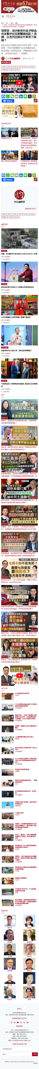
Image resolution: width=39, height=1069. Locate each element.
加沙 (17, 70)
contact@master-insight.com (21, 1040)
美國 (3, 67)
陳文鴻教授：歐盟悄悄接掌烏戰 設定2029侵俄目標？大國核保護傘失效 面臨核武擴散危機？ (26, 901)
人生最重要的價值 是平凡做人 (24, 737)
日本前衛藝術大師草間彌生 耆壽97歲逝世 (16, 317)
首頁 (2, 23)
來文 (16, 784)
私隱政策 (35, 1063)
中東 (20, 67)
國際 (16, 23)
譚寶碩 (17, 738)
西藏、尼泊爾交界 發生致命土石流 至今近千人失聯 (19, 254)
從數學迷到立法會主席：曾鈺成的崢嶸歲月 (16, 350)
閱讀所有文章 (30, 209)
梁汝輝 (17, 849)
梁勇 (16, 892)
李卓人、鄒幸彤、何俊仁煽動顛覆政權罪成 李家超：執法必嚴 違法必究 (25, 836)
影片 (7, 23)
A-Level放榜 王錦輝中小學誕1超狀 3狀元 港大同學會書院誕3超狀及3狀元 (26, 760)
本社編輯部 (15, 58)
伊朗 (8, 67)
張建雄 (17, 771)
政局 (12, 23)
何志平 (17, 695)
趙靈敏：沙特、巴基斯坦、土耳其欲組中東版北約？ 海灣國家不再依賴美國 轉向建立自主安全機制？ (18, 529)
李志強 (17, 815)
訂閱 (34, 1054)
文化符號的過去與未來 (22, 693)
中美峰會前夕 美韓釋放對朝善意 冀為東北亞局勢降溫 (29, 163)
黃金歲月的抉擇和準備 (22, 769)
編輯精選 (18, 805)
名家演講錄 (5, 347)
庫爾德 (4, 70)
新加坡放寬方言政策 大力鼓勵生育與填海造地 (17, 287)
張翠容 (32, 67)
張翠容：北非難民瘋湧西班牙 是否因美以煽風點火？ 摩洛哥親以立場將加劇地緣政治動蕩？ (25, 825)
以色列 (14, 67)
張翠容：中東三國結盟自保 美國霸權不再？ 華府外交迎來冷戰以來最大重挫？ (25, 858)
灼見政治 (6, 62)
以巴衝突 (11, 70)
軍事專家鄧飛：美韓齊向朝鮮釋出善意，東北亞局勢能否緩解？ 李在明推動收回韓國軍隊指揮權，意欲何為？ (29, 143)
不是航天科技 (19, 813)
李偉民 (17, 871)
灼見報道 (4, 250)
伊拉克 (26, 67)
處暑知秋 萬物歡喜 (21, 878)
